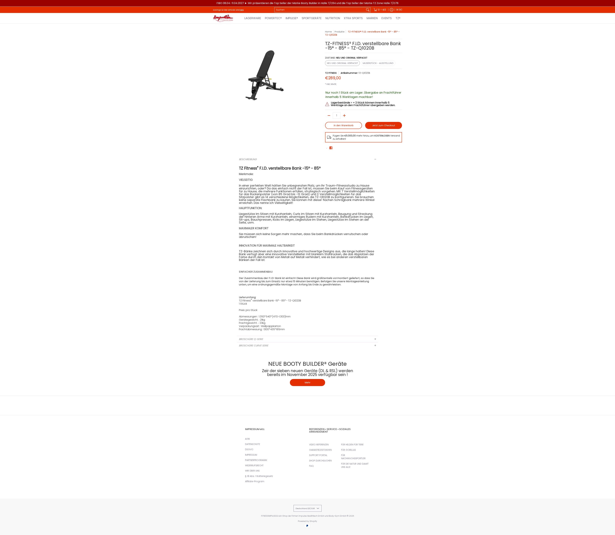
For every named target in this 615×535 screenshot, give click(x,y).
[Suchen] (367, 9)
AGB (247, 438)
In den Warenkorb (343, 125)
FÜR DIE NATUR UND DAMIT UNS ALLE (355, 465)
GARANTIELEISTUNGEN (320, 449)
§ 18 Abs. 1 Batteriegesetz (259, 476)
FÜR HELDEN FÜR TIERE (352, 444)
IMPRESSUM (251, 454)
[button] (331, 148)
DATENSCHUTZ (252, 444)
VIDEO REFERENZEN (319, 444)
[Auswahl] (344, 115)
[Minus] (329, 115)
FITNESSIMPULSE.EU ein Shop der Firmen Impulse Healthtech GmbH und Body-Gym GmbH (303, 516)
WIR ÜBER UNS (252, 470)
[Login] (391, 10)
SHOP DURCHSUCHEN (320, 460)
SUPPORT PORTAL (318, 455)
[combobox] (320, 9)
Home (328, 31)
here (241, 9)
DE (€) (399, 9)
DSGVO (249, 449)
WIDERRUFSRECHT (254, 465)
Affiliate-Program (254, 481)
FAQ (311, 465)
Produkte (339, 31)
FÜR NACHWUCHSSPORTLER (353, 457)
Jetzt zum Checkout (383, 125)
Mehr (307, 382)
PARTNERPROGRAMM (256, 460)
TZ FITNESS (331, 73)
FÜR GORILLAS (348, 449)
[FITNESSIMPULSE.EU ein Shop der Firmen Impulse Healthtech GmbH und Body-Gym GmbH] (223, 18)
